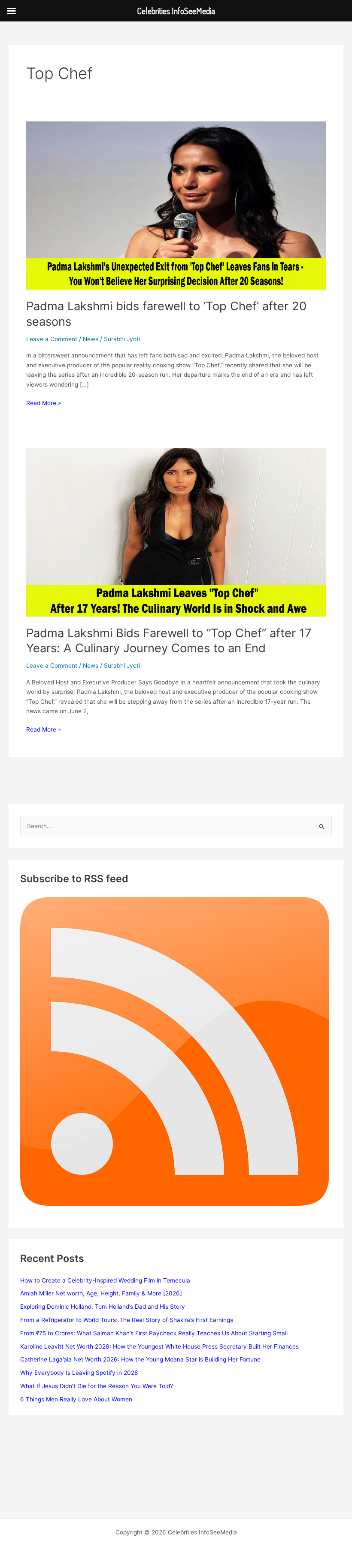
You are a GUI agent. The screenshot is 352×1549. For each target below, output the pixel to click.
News (90, 339)
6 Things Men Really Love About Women (76, 1399)
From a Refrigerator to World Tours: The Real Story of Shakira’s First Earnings (126, 1319)
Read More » (43, 403)
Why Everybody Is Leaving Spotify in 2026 (79, 1372)
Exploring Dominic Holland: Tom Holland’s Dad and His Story (102, 1306)
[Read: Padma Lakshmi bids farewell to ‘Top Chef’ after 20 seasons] (176, 205)
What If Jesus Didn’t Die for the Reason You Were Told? (96, 1386)
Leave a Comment (51, 339)
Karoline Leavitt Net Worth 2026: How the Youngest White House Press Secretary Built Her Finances (159, 1346)
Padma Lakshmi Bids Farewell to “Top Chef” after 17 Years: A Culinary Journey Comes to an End (169, 641)
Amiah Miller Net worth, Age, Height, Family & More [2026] (101, 1293)
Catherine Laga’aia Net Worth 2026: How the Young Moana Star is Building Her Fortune (140, 1359)
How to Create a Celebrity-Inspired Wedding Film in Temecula (105, 1280)
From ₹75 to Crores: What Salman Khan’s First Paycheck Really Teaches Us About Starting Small (154, 1333)
